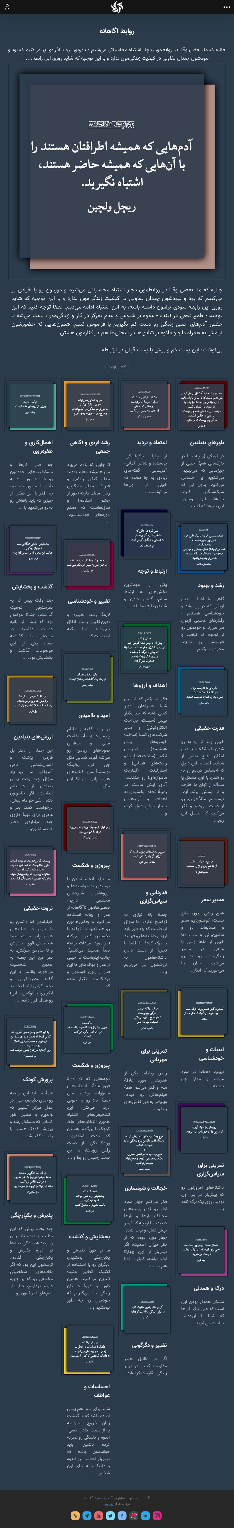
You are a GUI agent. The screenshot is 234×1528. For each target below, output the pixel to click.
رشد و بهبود (211, 585)
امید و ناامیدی (94, 715)
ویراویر (109, 1504)
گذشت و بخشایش (32, 587)
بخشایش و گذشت (89, 1236)
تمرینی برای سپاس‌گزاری (210, 1170)
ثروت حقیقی (38, 908)
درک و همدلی (209, 1288)
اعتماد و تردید (152, 442)
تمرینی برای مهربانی (154, 1055)
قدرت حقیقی (209, 728)
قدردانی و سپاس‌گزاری (153, 897)
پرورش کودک (38, 1079)
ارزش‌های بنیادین (33, 737)
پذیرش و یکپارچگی (32, 1215)
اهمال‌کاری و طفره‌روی (39, 447)
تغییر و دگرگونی (149, 1345)
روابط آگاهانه (117, 31)
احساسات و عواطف (97, 1391)
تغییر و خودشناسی (89, 601)
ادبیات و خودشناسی (211, 1054)
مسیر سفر (212, 899)
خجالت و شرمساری (146, 1188)
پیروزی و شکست (91, 865)
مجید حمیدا (102, 1498)
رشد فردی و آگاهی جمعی (90, 447)
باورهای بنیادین (207, 442)
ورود (7, 7)
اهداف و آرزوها (150, 685)
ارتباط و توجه (152, 571)
